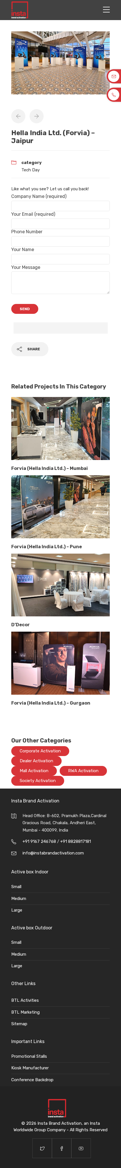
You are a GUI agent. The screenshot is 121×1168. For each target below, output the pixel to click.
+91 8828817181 (75, 841)
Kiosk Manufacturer (30, 1067)
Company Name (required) (38, 196)
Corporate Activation (40, 751)
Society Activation (38, 780)
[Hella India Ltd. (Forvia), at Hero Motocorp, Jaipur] (60, 65)
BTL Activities (25, 1000)
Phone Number (26, 231)
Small (16, 886)
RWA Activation (83, 770)
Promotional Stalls (29, 1056)
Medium (18, 898)
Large (16, 910)
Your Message (25, 267)
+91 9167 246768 (40, 841)
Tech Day (30, 169)
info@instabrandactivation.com (53, 853)
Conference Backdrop (32, 1079)
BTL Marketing (25, 1012)
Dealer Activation (36, 760)
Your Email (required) (33, 214)
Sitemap (19, 1023)
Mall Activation (34, 770)
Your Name (22, 249)
